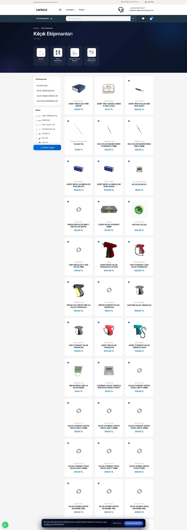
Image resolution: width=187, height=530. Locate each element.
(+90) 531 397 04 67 (137, 8)
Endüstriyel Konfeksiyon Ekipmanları (45, 2)
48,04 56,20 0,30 (129, 2)
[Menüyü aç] (60, 9)
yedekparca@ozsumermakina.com (141, 10)
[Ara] (133, 18)
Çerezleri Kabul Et (134, 523)
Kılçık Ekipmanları (47, 28)
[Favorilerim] (143, 18)
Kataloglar (70, 10)
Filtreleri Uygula (48, 147)
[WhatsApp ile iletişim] (5, 525)
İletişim (82, 10)
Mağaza (36, 28)
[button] (129, 2)
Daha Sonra (117, 523)
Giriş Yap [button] (150, 2)
